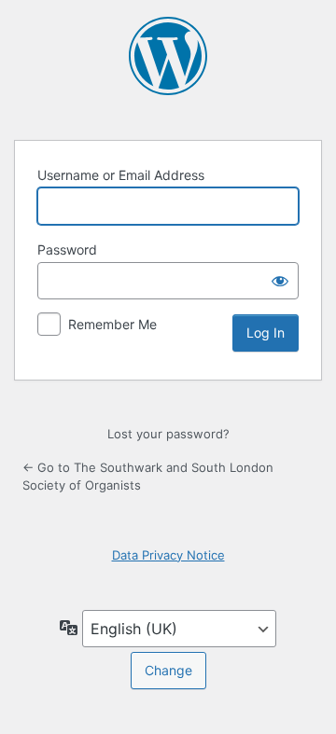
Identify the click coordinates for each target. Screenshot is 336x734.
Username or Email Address (120, 175)
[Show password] (280, 280)
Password (67, 249)
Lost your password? (168, 433)
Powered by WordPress (168, 56)
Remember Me (112, 324)
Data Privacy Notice (168, 554)
